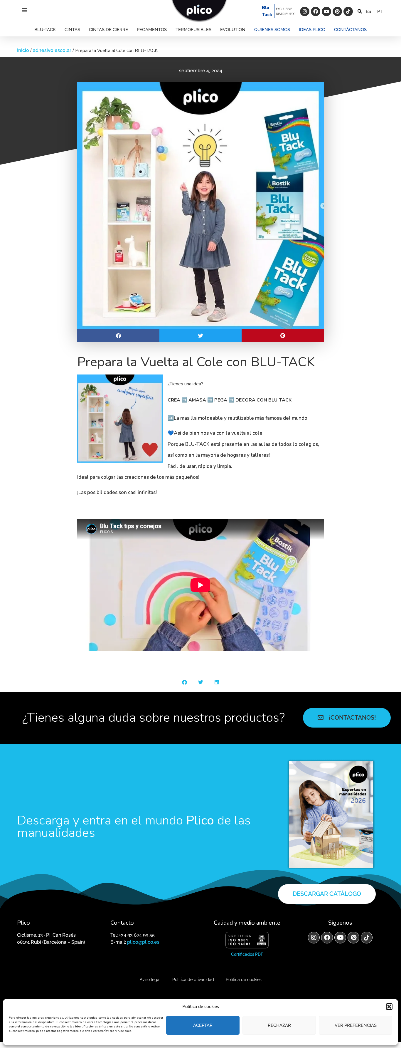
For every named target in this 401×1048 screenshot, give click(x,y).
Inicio (23, 50)
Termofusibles (193, 29)
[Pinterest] (337, 11)
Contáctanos (350, 29)
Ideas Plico (312, 29)
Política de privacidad (193, 979)
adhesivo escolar (52, 50)
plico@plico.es (143, 942)
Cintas (72, 29)
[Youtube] (326, 11)
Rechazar (279, 1025)
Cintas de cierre (108, 29)
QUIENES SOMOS (272, 29)
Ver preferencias (356, 1025)
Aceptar (203, 1025)
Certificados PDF (247, 954)
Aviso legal (150, 979)
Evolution (232, 29)
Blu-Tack (45, 29)
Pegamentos (152, 29)
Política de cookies (244, 979)
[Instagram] (304, 11)
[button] (389, 1007)
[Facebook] (315, 11)
